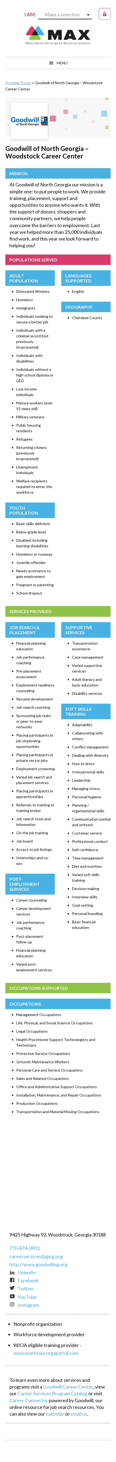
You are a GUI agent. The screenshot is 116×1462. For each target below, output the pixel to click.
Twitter (26, 1288)
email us (78, 1414)
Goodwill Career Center (68, 1387)
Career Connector (28, 1400)
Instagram (28, 1305)
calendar (55, 1414)
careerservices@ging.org (36, 1256)
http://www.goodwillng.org (38, 1264)
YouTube (27, 1297)
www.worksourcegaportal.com (46, 1353)
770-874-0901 (24, 1248)
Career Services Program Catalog (52, 1393)
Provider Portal (18, 82)
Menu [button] (62, 63)
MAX (58, 35)
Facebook (28, 1280)
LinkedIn (27, 1272)
